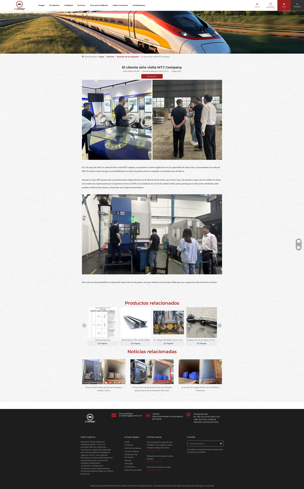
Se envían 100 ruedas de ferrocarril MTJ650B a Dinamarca (200, 389)
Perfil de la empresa (132, 448)
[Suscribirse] (220, 443)
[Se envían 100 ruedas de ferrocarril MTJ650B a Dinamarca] (200, 371)
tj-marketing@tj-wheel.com (130, 416)
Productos (54, 5)
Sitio (179, 71)
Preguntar (103, 343)
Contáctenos (139, 5)
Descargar (128, 463)
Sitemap (210, 486)
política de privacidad (133, 470)
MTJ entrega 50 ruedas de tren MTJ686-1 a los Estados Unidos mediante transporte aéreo (159, 445)
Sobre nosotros (120, 5)
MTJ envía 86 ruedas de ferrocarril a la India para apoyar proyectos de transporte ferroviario (152, 389)
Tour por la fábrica (99, 5)
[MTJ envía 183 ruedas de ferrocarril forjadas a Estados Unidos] (103, 371)
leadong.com (200, 486)
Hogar (42, 5)
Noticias (81, 5)
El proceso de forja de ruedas (159, 467)
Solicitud (68, 5)
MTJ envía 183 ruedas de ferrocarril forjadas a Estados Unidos (103, 389)
